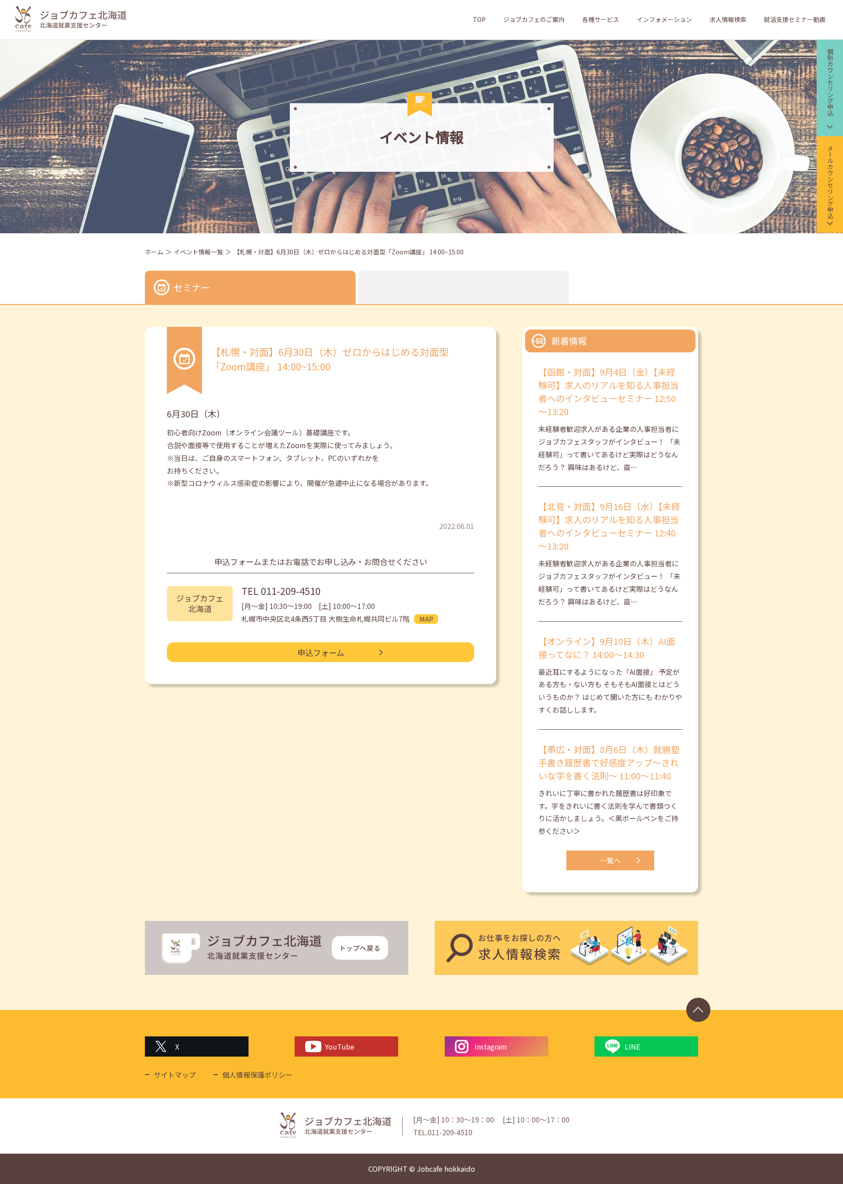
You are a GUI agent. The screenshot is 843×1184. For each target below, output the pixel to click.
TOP (479, 19)
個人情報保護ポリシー (257, 1074)
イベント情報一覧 (198, 251)
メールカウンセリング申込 (830, 182)
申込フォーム (320, 652)
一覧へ (610, 860)
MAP (426, 618)
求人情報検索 (728, 19)
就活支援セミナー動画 (794, 19)
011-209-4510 (291, 590)
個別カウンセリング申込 (830, 82)
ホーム (154, 251)
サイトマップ (175, 1074)
